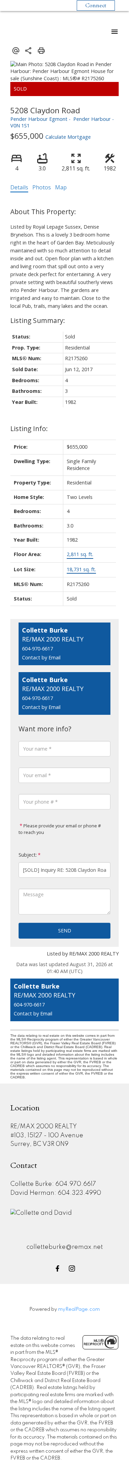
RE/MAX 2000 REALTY (43, 1127)
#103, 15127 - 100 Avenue (46, 1135)
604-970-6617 (37, 648)
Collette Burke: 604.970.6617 (53, 1184)
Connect (95, 5)
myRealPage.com (79, 1309)
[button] (57, 1268)
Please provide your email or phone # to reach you (60, 829)
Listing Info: (29, 428)
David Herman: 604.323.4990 (55, 1193)
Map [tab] (61, 187)
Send (64, 930)
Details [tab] (19, 187)
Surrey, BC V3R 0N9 (39, 1144)
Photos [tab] (41, 187)
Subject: (28, 854)
